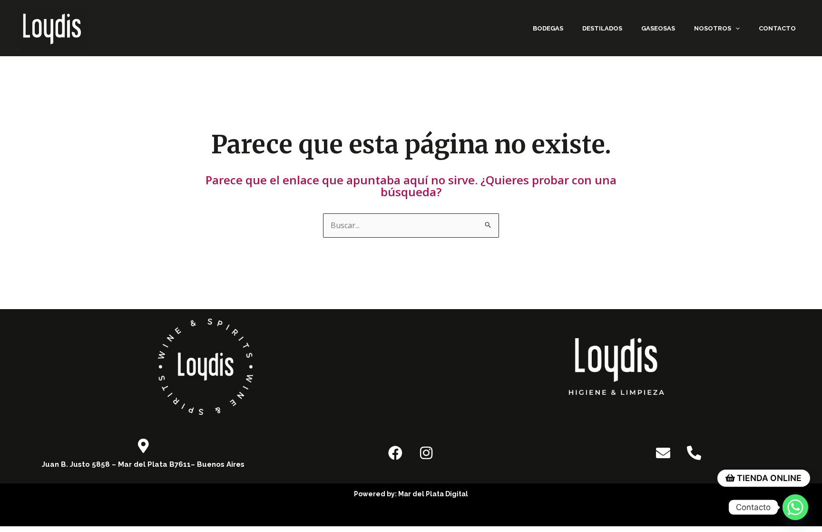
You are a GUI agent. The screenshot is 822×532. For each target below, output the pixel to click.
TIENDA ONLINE (768, 478)
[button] (735, 28)
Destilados (602, 28)
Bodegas (548, 28)
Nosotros (712, 28)
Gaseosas (658, 28)
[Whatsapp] (795, 507)
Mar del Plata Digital (433, 494)
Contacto (777, 28)
